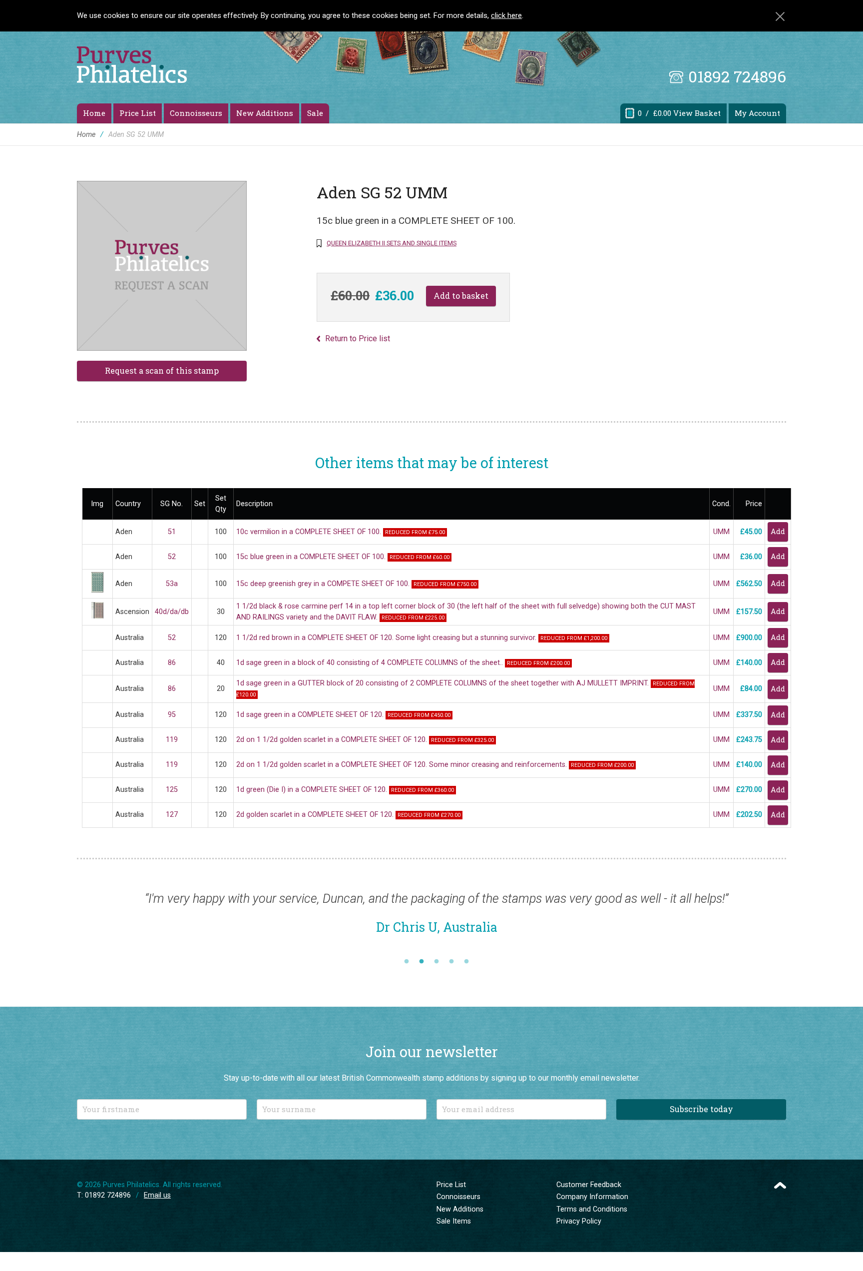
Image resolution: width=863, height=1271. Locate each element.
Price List (137, 113)
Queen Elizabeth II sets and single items (391, 243)
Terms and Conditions (591, 1209)
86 (172, 662)
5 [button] (466, 962)
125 (172, 789)
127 (172, 814)
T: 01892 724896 (104, 1195)
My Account (757, 113)
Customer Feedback (588, 1185)
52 (172, 557)
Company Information (592, 1197)
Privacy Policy (578, 1221)
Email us (157, 1195)
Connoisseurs (196, 113)
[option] (436, 918)
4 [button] (451, 962)
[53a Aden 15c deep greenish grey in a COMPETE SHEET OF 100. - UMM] (97, 590)
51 (172, 532)
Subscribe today (701, 1109)
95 (172, 714)
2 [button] (422, 962)
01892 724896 (737, 76)
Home (94, 113)
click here (506, 15)
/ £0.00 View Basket (679, 113)
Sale (315, 113)
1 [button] (407, 962)
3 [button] (436, 962)
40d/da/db (172, 612)
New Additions (264, 113)
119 (172, 739)
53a (172, 584)
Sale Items (453, 1221)
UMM (721, 532)
